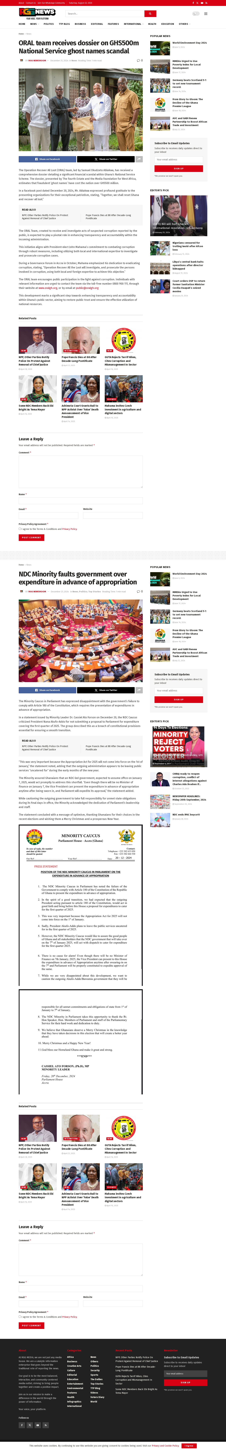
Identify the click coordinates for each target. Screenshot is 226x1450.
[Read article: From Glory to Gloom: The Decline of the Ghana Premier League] (160, 105)
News (33, 24)
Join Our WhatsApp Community (51, 3)
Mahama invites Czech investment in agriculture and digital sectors (123, 409)
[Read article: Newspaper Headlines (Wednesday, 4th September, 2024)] (178, 746)
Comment (25, 452)
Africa (70, 1357)
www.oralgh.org (48, 288)
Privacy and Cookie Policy (165, 1445)
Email (23, 509)
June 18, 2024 (180, 111)
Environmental (75, 1388)
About (21, 3)
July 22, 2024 (179, 129)
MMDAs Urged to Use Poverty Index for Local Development (187, 65)
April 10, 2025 (112, 418)
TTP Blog (64, 24)
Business (80, 24)
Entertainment (75, 1383)
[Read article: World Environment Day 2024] (160, 48)
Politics (49, 24)
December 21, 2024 (59, 60)
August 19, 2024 (181, 273)
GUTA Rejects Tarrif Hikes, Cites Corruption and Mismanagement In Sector (121, 361)
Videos (94, 1392)
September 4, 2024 (162, 764)
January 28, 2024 (181, 819)
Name (23, 494)
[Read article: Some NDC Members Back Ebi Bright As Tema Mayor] (38, 388)
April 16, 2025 (112, 369)
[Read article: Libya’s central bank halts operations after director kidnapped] (160, 267)
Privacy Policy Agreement (33, 524)
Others (183, 24)
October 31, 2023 (181, 789)
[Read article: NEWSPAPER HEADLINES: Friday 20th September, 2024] (160, 802)
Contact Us (31, 3)
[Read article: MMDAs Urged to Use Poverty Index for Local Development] (160, 66)
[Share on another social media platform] (139, 159)
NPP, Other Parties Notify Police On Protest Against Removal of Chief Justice (34, 361)
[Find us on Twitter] (197, 3)
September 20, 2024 (183, 804)
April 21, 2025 (69, 365)
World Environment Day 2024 (190, 42)
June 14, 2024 (180, 91)
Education (167, 24)
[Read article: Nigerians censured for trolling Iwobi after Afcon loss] (160, 248)
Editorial (97, 24)
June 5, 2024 (179, 47)
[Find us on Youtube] (202, 3)
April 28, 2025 (26, 369)
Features (113, 24)
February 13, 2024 (181, 254)
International (132, 24)
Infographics (74, 1401)
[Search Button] (150, 13)
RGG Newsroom (37, 60)
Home (22, 24)
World (93, 1401)
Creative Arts (74, 1366)
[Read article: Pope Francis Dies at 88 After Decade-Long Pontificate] (81, 340)
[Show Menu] (205, 14)
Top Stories (94, 591)
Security (95, 1370)
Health (152, 24)
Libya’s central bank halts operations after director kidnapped (188, 265)
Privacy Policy (69, 529)
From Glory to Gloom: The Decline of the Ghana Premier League (188, 103)
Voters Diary (97, 1397)
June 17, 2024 (179, 72)
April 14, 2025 (69, 421)
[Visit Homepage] (37, 14)
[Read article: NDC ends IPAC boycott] (160, 820)
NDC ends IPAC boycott (186, 814)
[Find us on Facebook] (193, 3)
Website (87, 509)
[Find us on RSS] (206, 3)
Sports (94, 1375)
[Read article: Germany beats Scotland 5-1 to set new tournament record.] (160, 85)
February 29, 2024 (162, 232)
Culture (71, 1370)
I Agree (189, 1446)
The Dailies (96, 1379)
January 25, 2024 (181, 296)
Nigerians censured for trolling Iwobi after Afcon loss (188, 246)
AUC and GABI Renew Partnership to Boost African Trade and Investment (190, 122)
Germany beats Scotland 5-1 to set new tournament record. (189, 84)
